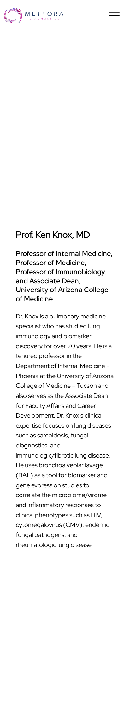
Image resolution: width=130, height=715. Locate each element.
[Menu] (114, 15)
